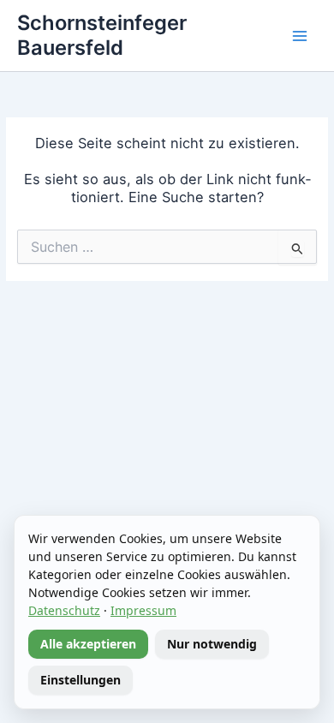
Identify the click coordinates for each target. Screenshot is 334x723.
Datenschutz (64, 610)
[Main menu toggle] (300, 36)
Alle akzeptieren (88, 644)
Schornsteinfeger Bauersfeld (102, 34)
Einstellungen (80, 680)
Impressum (143, 610)
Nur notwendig (212, 644)
